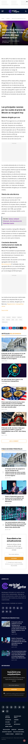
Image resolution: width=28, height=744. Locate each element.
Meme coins (8, 726)
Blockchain (17, 716)
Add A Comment (14, 441)
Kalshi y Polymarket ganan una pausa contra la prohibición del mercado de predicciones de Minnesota (14, 499)
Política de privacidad (18, 695)
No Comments (16, 41)
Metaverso (17, 724)
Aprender (21, 729)
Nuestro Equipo (7, 731)
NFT (15, 722)
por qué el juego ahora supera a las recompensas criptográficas (12, 380)
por (16, 319)
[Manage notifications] (24, 740)
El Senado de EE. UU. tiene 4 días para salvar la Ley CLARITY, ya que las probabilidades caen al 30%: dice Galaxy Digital (14, 430)
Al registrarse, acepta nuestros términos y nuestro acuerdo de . (14, 564)
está (13, 319)
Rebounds (4, 322)
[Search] (25, 11)
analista (8, 317)
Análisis (5, 26)
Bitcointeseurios (6, 264)
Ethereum (8, 719)
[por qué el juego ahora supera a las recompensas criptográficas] (14, 370)
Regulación (6, 729)
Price (20, 319)
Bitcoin (14, 317)
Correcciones (9, 734)
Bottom (19, 317)
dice (3, 319)
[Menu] (3, 11)
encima (8, 319)
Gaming (16, 719)
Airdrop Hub (19, 734)
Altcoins (8, 724)
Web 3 (15, 717)
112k (3, 317)
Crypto (7, 716)
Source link (5, 310)
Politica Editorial (18, 731)
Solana (7, 722)
